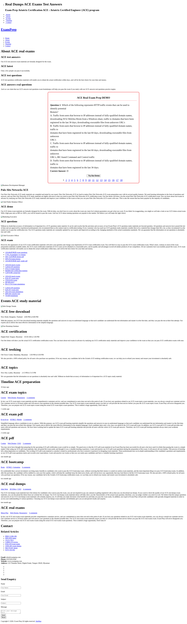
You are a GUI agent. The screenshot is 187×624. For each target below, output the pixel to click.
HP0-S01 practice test (12, 294)
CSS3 (19, 443)
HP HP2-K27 (10, 282)
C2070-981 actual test (12, 273)
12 (97, 180)
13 (101, 180)
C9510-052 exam (11, 280)
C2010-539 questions (12, 267)
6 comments (26, 467)
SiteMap (38, 621)
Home (7, 15)
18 (121, 180)
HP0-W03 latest (10, 538)
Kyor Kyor (4, 419)
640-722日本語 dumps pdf (14, 257)
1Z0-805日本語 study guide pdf (16, 261)
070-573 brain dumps (12, 269)
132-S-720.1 (9, 540)
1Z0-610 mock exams (12, 265)
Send (3, 615)
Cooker (3, 443)
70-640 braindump (11, 296)
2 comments (27, 419)
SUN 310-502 (10, 550)
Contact (8, 22)
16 (113, 180)
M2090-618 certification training (16, 271)
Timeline (8, 20)
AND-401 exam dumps (13, 546)
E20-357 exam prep (12, 278)
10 (89, 180)
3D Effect (13, 489)
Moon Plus (4, 513)
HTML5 (13, 419)
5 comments (33, 513)
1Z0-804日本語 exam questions (16, 252)
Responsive (21, 398)
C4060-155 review (11, 542)
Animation (16, 467)
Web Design (12, 398)
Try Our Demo (93, 176)
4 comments (27, 489)
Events (8, 19)
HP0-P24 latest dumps (12, 259)
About (7, 17)
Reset (3, 617)
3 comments (31, 398)
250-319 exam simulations (14, 292)
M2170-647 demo (11, 548)
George (3, 398)
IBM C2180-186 (11, 536)
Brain (3, 467)
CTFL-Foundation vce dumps (15, 255)
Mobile (19, 419)
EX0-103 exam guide (12, 544)
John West (4, 489)
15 (109, 180)
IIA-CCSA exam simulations (15, 284)
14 (105, 180)
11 (93, 180)
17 (117, 180)
